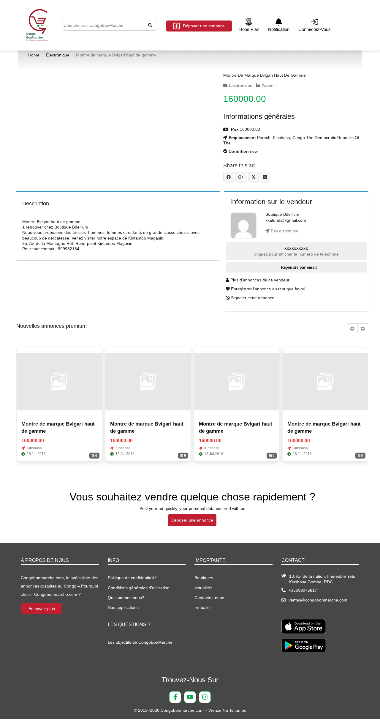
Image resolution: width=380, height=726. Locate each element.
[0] (59, 381)
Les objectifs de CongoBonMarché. (141, 642)
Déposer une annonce (204, 25)
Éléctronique (57, 55)
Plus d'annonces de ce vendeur (259, 280)
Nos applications (123, 607)
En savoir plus (41, 608)
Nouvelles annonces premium (51, 326)
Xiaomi (268, 85)
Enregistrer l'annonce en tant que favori (267, 288)
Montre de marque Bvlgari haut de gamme (264, 75)
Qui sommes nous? (126, 597)
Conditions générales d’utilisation (139, 587)
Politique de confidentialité (132, 577)
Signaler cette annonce (252, 297)
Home (33, 55)
